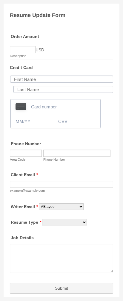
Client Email (24, 174)
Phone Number (26, 143)
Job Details (22, 237)
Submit (61, 288)
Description (18, 56)
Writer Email (24, 206)
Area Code (17, 159)
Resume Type (26, 222)
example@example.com (27, 190)
